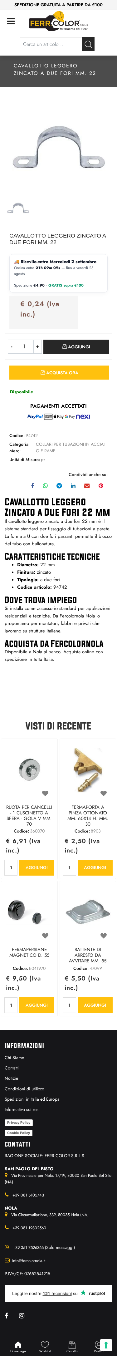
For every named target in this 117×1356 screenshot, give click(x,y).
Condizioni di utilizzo (24, 1089)
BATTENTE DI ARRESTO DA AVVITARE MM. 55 (87, 955)
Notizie (11, 1078)
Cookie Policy (18, 1133)
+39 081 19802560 (29, 1228)
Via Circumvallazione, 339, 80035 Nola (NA (49, 1215)
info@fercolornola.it (28, 1261)
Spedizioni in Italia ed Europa (32, 1099)
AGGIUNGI (37, 867)
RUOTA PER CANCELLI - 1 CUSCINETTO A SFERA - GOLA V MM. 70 (29, 815)
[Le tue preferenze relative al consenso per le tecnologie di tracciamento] (106, 1345)
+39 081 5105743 (28, 1195)
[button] (88, 44)
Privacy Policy (18, 1122)
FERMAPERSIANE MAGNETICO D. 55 (29, 953)
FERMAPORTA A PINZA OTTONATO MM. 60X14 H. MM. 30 (87, 815)
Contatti (12, 1068)
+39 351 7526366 (28, 1247)
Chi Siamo (14, 1057)
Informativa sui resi (22, 1109)
